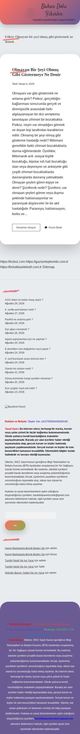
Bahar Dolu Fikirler (54, 10)
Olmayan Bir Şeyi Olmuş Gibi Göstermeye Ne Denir (36, 72)
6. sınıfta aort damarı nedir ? (20, 309)
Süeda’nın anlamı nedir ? (19, 368)
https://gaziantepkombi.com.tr (47, 261)
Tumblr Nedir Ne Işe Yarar (19, 560)
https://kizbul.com (12, 261)
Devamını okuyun (28, 228)
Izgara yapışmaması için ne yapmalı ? (26, 339)
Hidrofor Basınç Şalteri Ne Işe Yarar (24, 572)
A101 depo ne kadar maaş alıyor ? (24, 299)
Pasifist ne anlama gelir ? (19, 319)
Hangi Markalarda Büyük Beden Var (25, 548)
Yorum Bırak (55, 227)
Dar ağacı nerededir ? (17, 329)
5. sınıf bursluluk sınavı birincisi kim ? (25, 358)
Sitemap (48, 267)
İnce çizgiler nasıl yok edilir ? (21, 388)
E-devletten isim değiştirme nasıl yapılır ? (27, 349)
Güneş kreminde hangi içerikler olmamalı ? (29, 378)
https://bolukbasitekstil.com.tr (21, 267)
